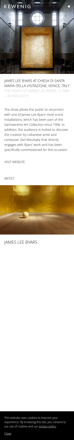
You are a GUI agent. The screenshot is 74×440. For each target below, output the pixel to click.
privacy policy (47, 426)
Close (7, 434)
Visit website (14, 162)
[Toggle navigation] (69, 6)
